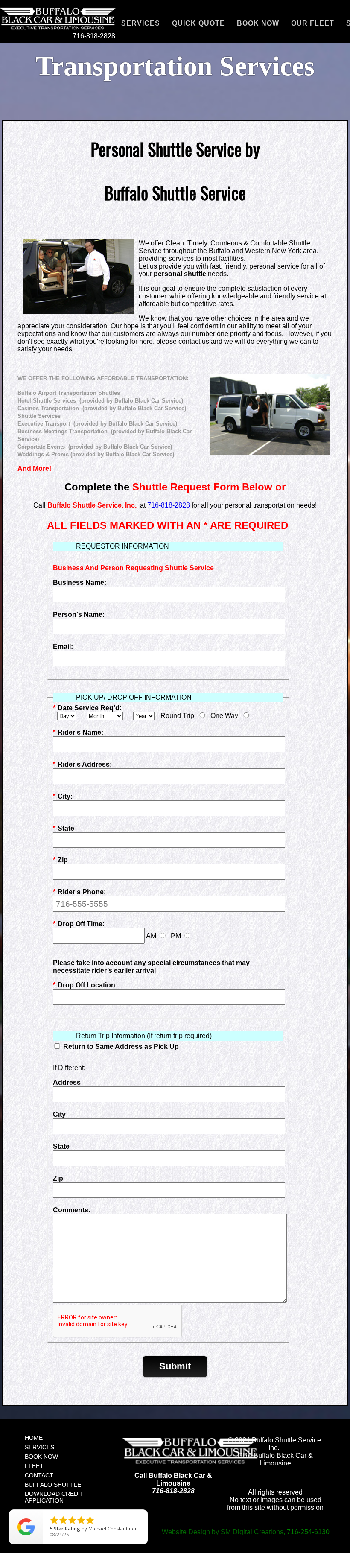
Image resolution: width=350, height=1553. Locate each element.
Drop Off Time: (79, 924)
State (63, 828)
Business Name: (79, 582)
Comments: (71, 1210)
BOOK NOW (258, 23)
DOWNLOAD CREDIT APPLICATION (54, 1497)
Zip (60, 860)
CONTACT (39, 1475)
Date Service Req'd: (87, 708)
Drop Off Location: (85, 985)
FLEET (34, 1466)
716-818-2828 (94, 36)
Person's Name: (79, 614)
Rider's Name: (78, 732)
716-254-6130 (308, 1531)
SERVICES (140, 23)
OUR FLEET (312, 23)
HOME (34, 1437)
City (59, 1114)
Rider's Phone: (79, 892)
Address (67, 1082)
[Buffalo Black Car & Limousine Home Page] (173, 1450)
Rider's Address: (82, 764)
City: (63, 796)
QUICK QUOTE (198, 23)
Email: (63, 646)
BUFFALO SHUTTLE (53, 1484)
